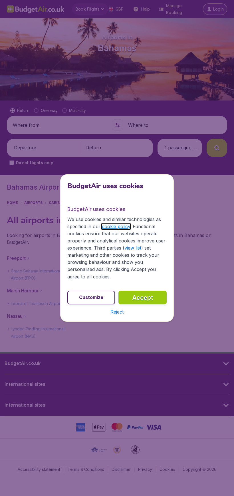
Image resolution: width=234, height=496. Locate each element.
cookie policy (116, 226)
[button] (117, 312)
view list (132, 248)
